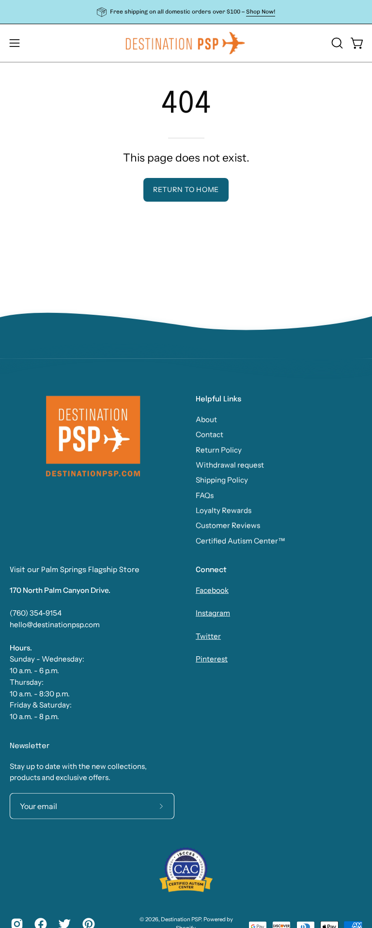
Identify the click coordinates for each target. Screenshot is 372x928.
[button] (336, 43)
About (206, 419)
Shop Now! (260, 11)
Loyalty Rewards (223, 510)
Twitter (208, 636)
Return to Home (186, 189)
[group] (186, 12)
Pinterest (212, 658)
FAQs (205, 495)
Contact (209, 434)
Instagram (213, 613)
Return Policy (219, 449)
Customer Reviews (228, 525)
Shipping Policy (222, 480)
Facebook (212, 590)
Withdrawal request (230, 464)
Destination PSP (181, 919)
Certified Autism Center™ (240, 540)
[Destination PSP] (186, 43)
